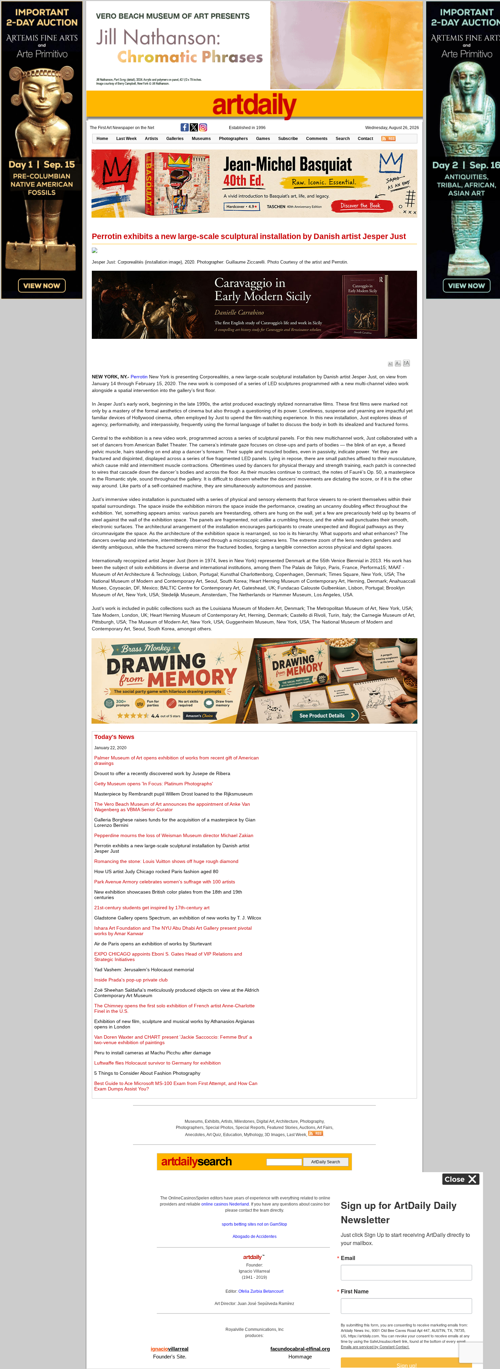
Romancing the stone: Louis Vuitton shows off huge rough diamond (166, 861)
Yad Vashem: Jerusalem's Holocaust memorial (144, 969)
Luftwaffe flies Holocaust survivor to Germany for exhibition (157, 1063)
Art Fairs (324, 1127)
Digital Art (265, 1121)
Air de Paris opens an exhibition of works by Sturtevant (153, 943)
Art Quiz (213, 1134)
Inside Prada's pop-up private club (131, 979)
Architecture (287, 1121)
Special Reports (250, 1127)
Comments (317, 138)
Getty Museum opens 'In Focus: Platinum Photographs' (153, 783)
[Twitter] (194, 130)
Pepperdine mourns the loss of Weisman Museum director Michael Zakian (173, 835)
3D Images (275, 1134)
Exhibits (212, 1121)
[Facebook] (185, 130)
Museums (201, 138)
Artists (151, 138)
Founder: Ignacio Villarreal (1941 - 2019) (254, 1271)
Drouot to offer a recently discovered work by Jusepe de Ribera (162, 773)
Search (343, 138)
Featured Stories (282, 1127)
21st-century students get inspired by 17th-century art (152, 907)
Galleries (175, 138)
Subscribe (288, 138)
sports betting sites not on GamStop (254, 1224)
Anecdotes (195, 1134)
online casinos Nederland (225, 1204)
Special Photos (219, 1127)
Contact (365, 138)
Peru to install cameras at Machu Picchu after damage (152, 1052)
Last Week (126, 138)
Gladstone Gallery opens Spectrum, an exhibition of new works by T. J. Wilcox (177, 917)
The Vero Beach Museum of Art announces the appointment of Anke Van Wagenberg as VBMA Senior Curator (172, 806)
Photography (311, 1121)
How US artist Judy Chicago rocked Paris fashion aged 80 (156, 871)
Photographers (233, 138)
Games (263, 138)
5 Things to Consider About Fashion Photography (147, 1073)
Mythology (253, 1134)
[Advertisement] (339, 781)
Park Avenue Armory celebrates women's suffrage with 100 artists (164, 881)
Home (102, 138)
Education (232, 1134)
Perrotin (139, 376)
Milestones (244, 1121)
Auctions (307, 1127)
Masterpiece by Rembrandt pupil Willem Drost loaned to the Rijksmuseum (173, 794)
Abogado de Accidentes (255, 1236)
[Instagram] (203, 130)
